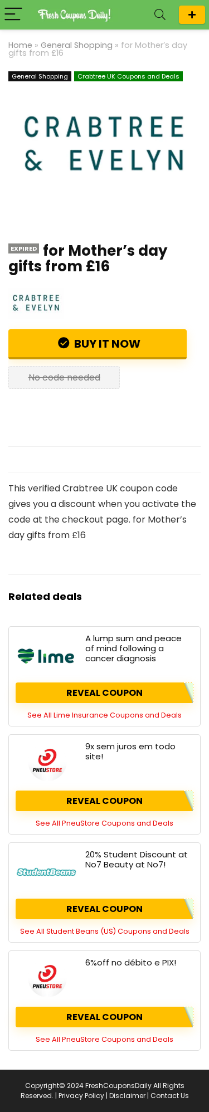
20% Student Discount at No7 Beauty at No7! (136, 859)
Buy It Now (106, 344)
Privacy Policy (81, 1095)
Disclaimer (127, 1095)
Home (20, 45)
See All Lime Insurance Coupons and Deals (104, 715)
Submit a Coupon (192, 15)
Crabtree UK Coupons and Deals (128, 76)
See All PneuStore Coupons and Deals (104, 823)
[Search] (160, 15)
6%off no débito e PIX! (130, 962)
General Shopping (77, 45)
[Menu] (13, 15)
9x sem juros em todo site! (130, 751)
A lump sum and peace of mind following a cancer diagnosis (133, 648)
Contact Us (169, 1095)
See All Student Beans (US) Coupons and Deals (104, 931)
